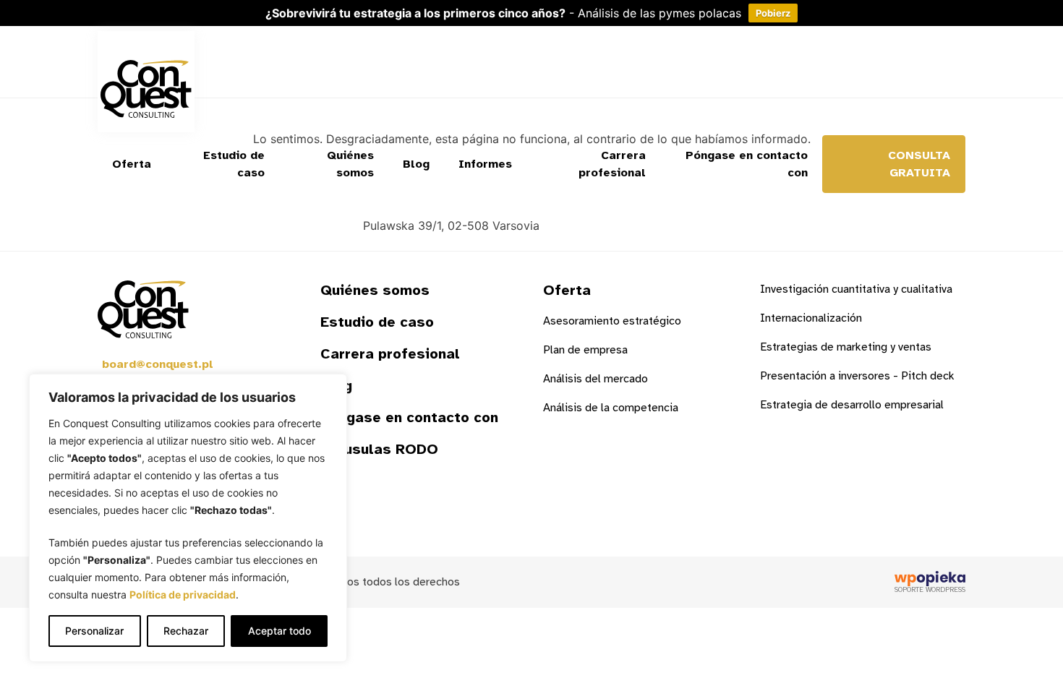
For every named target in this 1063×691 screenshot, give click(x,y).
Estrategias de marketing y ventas (845, 347)
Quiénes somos (350, 164)
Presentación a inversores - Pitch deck (857, 376)
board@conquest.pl (157, 364)
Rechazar (185, 631)
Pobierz (773, 13)
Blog (416, 164)
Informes (485, 164)
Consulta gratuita (919, 164)
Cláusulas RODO (379, 449)
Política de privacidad (182, 594)
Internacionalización (811, 318)
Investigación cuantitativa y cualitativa (856, 289)
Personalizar (94, 631)
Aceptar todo (279, 631)
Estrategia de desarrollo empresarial (852, 405)
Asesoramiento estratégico (612, 321)
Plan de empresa (585, 350)
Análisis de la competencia (610, 407)
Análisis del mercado (595, 379)
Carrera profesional (612, 164)
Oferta (131, 164)
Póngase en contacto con (747, 164)
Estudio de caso (234, 164)
